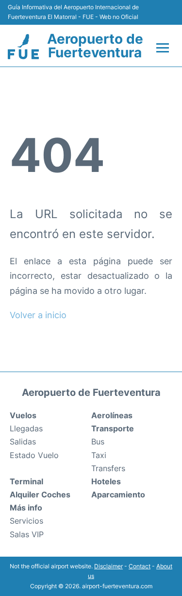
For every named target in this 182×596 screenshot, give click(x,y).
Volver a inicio (38, 315)
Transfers (108, 468)
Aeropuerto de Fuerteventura (95, 45)
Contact (139, 566)
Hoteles (106, 481)
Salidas (23, 441)
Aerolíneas (111, 415)
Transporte (112, 428)
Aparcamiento (118, 494)
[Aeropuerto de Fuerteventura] (23, 46)
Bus (97, 441)
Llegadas (26, 428)
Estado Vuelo (34, 455)
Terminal (26, 481)
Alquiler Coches (40, 494)
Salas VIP (27, 534)
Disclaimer (108, 566)
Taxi (98, 455)
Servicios (26, 521)
